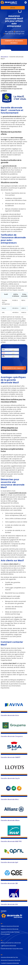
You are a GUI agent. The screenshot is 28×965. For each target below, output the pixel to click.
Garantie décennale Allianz (10, 820)
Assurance (4, 57)
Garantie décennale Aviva (10, 715)
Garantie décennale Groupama (12, 736)
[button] (25, 2)
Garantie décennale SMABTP (10, 757)
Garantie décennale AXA (9, 904)
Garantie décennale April (9, 862)
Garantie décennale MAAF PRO (11, 841)
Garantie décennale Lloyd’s (10, 778)
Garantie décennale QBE (9, 883)
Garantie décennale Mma (10, 799)
